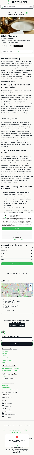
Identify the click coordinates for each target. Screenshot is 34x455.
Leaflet (19, 296)
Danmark (11, 51)
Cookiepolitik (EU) (17, 432)
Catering (3, 40)
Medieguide (5, 385)
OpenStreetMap (25, 296)
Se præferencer (17, 237)
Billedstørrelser (6, 387)
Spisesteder (5, 353)
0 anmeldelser (10, 38)
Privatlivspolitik (20, 239)
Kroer (14, 40)
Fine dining (3, 42)
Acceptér (17, 228)
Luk (17, 445)
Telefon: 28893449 (8, 311)
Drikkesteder (9, 40)
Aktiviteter (4, 362)
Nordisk (8, 42)
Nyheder (4, 376)
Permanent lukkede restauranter (11, 370)
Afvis (17, 233)
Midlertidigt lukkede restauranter (11, 368)
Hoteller (28, 40)
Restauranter (5, 351)
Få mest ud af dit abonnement (10, 390)
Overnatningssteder (21, 40)
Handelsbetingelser (14, 430)
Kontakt (5, 430)
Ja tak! (17, 344)
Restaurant (19, 2)
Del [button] (7, 45)
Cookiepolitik (13, 239)
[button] (31, 216)
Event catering (14, 42)
